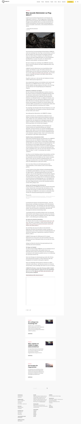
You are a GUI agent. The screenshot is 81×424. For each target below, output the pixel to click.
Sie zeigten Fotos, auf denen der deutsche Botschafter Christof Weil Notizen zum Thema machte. (39, 224)
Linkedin (34, 411)
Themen (42, 1)
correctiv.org (5, 2)
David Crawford (29, 28)
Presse (50, 405)
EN (75, 1)
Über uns (59, 1)
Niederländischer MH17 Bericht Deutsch (34, 275)
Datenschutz (51, 407)
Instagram (35, 410)
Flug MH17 (30, 320)
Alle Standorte (20, 417)
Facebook (34, 414)
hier (60, 396)
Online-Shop (20, 414)
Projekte (51, 1)
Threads (34, 415)
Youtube (34, 412)
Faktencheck (47, 1)
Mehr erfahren (20, 420)
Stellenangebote (42, 401)
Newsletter (64, 1)
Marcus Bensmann (35, 28)
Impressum (51, 406)
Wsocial (34, 416)
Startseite (38, 1)
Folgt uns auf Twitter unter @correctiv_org (41, 72)
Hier (34, 405)
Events (55, 1)
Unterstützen (70, 1)
